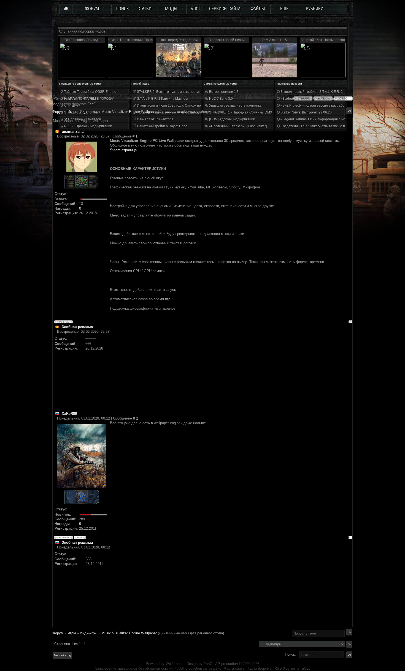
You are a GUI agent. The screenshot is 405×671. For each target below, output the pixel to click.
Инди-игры (88, 633)
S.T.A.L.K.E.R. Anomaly (81, 112)
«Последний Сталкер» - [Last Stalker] (237, 126)
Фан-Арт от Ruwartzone (155, 119)
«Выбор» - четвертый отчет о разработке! (313, 99)
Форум (57, 112)
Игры (72, 633)
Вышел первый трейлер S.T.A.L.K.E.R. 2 (311, 92)
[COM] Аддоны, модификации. (232, 119)
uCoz (306, 668)
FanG (209, 664)
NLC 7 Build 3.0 (220, 99)
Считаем (70, 105)
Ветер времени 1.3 (223, 92)
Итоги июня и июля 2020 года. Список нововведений (177, 105)
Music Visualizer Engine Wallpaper (129, 112)
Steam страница (123, 150)
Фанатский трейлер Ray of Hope (161, 126)
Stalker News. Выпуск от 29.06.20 (306, 112)
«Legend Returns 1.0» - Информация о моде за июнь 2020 (325, 119)
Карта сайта (234, 668)
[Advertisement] (231, 372)
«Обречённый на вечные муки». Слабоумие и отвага (177, 112)
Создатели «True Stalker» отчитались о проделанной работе (328, 126)
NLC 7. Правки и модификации (87, 126)
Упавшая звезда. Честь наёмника (234, 105)
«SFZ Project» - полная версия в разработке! (315, 105)
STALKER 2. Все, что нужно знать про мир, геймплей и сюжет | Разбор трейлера (199, 92)
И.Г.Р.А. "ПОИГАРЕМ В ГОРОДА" (88, 99)
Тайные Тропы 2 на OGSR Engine (89, 92)
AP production (226, 664)
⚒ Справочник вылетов (82, 119)
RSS (278, 668)
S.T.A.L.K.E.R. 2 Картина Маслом (162, 99)
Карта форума (259, 668)
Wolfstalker (174, 664)
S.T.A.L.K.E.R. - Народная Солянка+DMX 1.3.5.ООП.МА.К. (253, 112)
